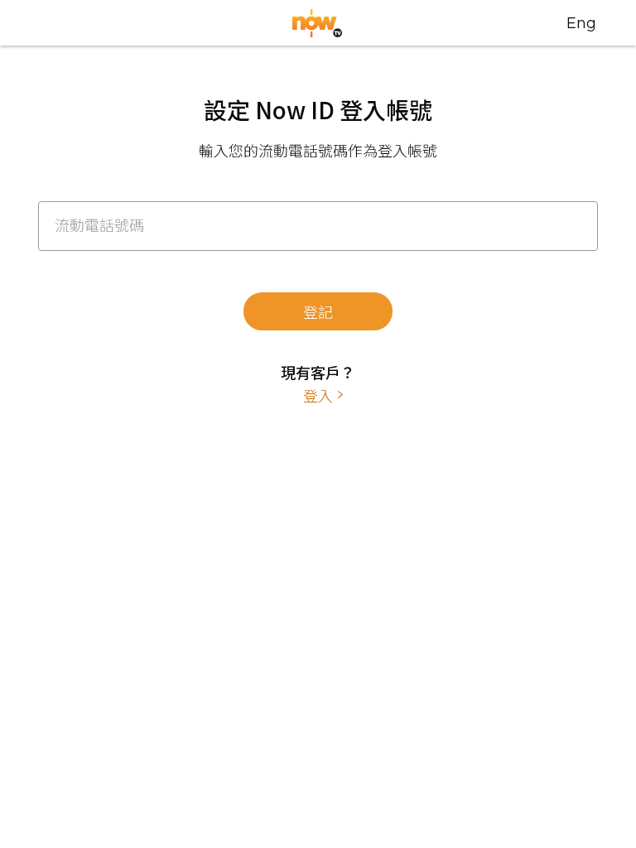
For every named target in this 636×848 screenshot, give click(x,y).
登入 (318, 395)
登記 (318, 311)
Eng (581, 23)
